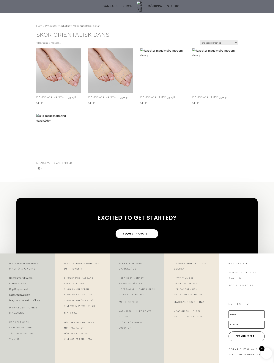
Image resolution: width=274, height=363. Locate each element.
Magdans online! (19, 300)
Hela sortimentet (131, 278)
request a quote (135, 233)
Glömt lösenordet (131, 322)
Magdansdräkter (130, 284)
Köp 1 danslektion (19, 295)
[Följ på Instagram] (243, 292)
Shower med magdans (78, 278)
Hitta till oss (183, 278)
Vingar (123, 295)
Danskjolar (147, 289)
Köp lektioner (19, 322)
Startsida (235, 273)
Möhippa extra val (76, 333)
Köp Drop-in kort (18, 289)
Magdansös (181, 311)
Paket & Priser (74, 284)
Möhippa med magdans (79, 322)
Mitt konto (144, 311)
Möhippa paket (74, 328)
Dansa (108, 6)
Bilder (178, 317)
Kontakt (252, 273)
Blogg (197, 311)
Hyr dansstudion (186, 289)
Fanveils (138, 295)
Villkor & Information (79, 306)
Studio (173, 6)
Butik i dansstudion (188, 295)
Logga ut (125, 328)
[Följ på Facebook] (230, 292)
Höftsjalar (127, 289)
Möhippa (155, 6)
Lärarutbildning (21, 328)
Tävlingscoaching (21, 333)
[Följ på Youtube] (250, 292)
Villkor (36, 300)
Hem (39, 25)
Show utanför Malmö (79, 300)
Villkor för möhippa (78, 339)
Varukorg (125, 311)
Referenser (194, 317)
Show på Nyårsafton (78, 295)
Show (127, 6)
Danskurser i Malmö (20, 278)
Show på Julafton (76, 289)
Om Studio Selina (186, 284)
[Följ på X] (236, 292)
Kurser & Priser (17, 283)
